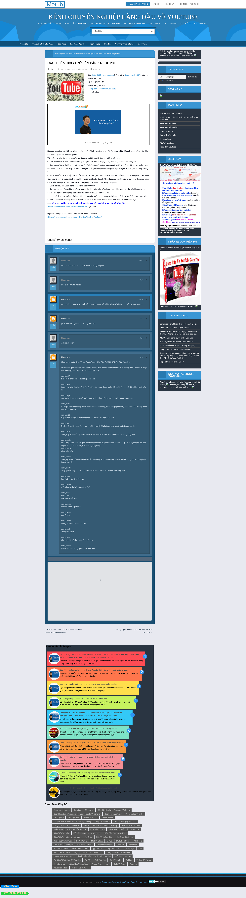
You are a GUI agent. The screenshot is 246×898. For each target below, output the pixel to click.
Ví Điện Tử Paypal (144, 860)
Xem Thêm (142, 44)
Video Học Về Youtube (78, 864)
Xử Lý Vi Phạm (119, 864)
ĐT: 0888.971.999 (15, 893)
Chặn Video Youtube (135, 814)
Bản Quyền (89, 810)
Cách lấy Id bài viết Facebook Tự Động (114, 810)
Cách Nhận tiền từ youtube (65, 814)
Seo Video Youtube (77, 44)
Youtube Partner (60, 868)
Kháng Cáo (58, 829)
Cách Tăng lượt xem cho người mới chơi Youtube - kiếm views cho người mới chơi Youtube (95, 670)
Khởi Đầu (94, 829)
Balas (53, 268)
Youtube (133, 864)
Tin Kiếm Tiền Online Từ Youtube (67, 860)
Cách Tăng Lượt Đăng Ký (90, 814)
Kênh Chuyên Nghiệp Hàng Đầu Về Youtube (123, 16)
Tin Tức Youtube (167, 143)
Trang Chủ (24, 44)
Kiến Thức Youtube (168, 147)
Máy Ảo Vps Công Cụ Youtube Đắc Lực (176, 338)
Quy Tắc (110, 848)
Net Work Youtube (85, 845)
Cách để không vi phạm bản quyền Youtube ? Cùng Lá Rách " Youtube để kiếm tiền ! (92, 743)
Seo (140, 848)
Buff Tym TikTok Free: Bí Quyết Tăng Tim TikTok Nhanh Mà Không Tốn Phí (88, 729)
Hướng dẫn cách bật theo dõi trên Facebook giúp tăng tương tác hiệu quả (88, 788)
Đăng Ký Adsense (128, 821)
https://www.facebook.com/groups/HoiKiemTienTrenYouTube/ (75, 217)
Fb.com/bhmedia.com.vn (171, 232)
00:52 (141, 260)
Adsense (57, 810)
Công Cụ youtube (102, 821)
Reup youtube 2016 (133, 75)
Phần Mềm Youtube (80, 848)
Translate (169, 80)
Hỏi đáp (114, 825)
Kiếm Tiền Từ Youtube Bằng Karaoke (175, 328)
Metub (109, 841)
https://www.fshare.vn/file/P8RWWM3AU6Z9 (68, 206)
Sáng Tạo (130, 848)
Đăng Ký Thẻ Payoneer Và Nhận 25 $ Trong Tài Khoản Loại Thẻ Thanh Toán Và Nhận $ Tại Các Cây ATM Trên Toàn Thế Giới (179, 355)
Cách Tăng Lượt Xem (113, 814)
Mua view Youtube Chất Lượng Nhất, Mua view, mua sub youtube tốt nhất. (88, 684)
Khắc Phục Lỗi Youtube (76, 829)
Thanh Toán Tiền (84, 856)
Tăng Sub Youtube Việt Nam (118, 852)
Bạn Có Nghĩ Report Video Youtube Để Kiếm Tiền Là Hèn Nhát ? (84, 699)
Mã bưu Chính (97, 841)
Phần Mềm (133, 845)
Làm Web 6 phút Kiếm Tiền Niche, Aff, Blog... (178, 324)
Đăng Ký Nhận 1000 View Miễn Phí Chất (176, 342)
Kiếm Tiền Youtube (61, 833)
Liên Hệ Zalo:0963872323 (171, 113)
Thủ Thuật (170, 4)
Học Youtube (95, 44)
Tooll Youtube (115, 860)
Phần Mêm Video (61, 848)
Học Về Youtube (60, 69)
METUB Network (123, 841)
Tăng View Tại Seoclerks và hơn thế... (175, 349)
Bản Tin (107, 44)
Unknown (65, 299)
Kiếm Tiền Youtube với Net (115, 833)
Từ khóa (129, 860)
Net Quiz (69, 845)
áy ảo (67, 810)
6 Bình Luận (97, 69)
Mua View (58, 845)
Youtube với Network (80, 868)
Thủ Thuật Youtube (123, 856)
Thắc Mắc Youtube (103, 856)
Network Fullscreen (105, 845)
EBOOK (155, 4)
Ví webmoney (59, 864)
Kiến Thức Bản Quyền (124, 837)
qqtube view (98, 848)
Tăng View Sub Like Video (42, 44)
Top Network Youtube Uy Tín (172, 362)
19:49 (141, 338)
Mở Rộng (85, 69)
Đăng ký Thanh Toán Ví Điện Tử (66, 825)
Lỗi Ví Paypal (81, 841)
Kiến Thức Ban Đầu (74, 69)
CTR (115, 821)
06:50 (141, 299)
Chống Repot (107, 818)
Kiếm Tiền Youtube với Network (67, 837)
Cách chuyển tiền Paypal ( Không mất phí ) (177, 345)
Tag (75, 852)
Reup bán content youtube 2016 (102, 89)
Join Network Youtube (131, 825)
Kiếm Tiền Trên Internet (124, 44)
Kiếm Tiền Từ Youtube (130, 829)
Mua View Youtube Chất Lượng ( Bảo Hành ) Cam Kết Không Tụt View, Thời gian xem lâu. (178, 332)
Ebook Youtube (166, 131)
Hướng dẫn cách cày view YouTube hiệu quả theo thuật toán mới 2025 (87, 773)
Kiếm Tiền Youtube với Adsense (86, 833)
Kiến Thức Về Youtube (63, 841)
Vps (107, 864)
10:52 (141, 357)
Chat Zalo (10, 886)
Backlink (77, 810)
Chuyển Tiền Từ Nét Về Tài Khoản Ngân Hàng (72, 821)
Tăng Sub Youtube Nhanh (91, 852)
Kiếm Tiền (113, 829)
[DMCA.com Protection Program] (157, 882)
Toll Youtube (100, 860)
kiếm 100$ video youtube (103, 75)
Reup (120, 848)
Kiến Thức (62, 44)
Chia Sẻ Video (73, 818)
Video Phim (97, 864)
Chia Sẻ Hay (58, 818)
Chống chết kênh (90, 818)
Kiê (103, 829)
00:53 (141, 280)
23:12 (141, 318)
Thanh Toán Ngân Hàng (63, 856)
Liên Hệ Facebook (189, 4)
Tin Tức (88, 860)
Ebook (86, 825)
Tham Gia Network (138, 4)
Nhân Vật (120, 845)
